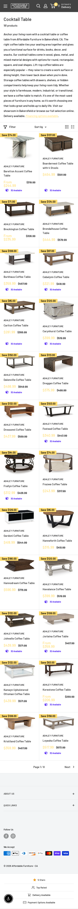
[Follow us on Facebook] (6, 836)
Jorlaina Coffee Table (55, 636)
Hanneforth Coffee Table (57, 540)
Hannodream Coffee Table (19, 583)
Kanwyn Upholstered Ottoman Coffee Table (17, 692)
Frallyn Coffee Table (16, 486)
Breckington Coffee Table (19, 229)
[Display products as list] (72, 126)
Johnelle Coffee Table (17, 638)
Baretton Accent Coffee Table (18, 173)
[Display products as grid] (66, 126)
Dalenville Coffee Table (17, 379)
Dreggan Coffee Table (55, 383)
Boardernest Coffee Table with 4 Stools (58, 165)
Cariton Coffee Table (16, 325)
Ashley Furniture (14, 166)
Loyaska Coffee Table (55, 740)
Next (67, 767)
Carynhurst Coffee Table (57, 331)
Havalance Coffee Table (57, 589)
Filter (12, 126)
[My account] (45, 6)
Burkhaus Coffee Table (17, 276)
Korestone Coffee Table (57, 689)
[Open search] (38, 6)
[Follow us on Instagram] (13, 836)
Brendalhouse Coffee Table (55, 231)
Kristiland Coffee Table (17, 741)
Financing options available (42, 116)
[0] (53, 6)
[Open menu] (5, 6)
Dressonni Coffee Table (17, 429)
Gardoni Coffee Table (16, 535)
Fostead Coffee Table (55, 428)
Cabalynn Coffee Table (56, 277)
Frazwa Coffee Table (55, 484)
